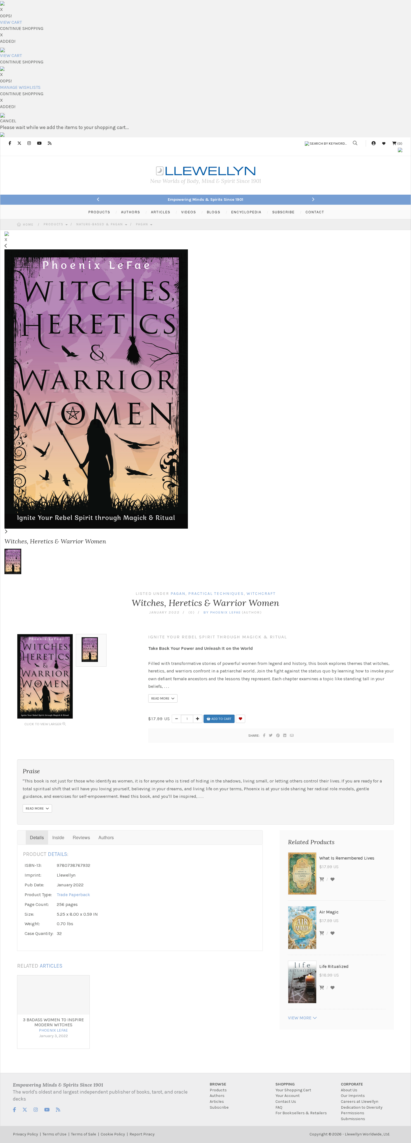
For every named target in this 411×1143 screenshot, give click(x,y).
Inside (58, 837)
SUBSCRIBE (283, 212)
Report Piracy (142, 1134)
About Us (349, 1090)
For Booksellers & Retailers (301, 1113)
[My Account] (373, 143)
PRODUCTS (99, 212)
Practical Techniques (216, 593)
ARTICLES (160, 212)
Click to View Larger (43, 724)
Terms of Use (54, 1134)
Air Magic (329, 912)
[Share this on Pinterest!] (278, 735)
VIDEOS (188, 212)
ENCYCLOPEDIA (246, 212)
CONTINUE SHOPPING (21, 28)
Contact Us (285, 1101)
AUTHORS (130, 212)
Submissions (353, 1118)
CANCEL (8, 120)
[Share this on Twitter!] (271, 735)
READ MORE (161, 698)
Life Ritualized (334, 966)
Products (54, 224)
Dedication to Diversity (361, 1107)
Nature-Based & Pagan (100, 224)
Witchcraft (261, 593)
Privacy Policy (25, 1134)
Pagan (143, 224)
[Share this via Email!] (292, 735)
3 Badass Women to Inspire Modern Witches (53, 1022)
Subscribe (219, 1107)
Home (28, 224)
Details (37, 837)
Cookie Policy (113, 1134)
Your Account (287, 1095)
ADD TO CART (221, 719)
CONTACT (315, 212)
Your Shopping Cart (293, 1090)
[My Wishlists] (384, 143)
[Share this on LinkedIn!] (285, 735)
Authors (106, 837)
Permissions (352, 1113)
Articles (217, 1101)
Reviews (81, 837)
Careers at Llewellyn (359, 1101)
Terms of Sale (83, 1134)
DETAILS (57, 854)
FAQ (278, 1107)
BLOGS (213, 212)
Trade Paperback (73, 894)
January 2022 (164, 612)
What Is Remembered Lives (346, 858)
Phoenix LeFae (225, 612)
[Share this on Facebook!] (264, 735)
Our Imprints (353, 1095)
